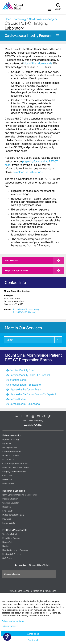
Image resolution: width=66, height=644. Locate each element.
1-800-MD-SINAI (33, 425)
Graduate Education (10, 503)
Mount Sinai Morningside (37, 63)
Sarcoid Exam (17, 399)
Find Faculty (7, 511)
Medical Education (10, 499)
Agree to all (33, 633)
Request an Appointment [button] (17, 270)
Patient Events (8, 483)
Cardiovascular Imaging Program (28, 36)
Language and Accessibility (14, 471)
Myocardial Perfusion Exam (25, 389)
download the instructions (27, 172)
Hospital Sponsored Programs (15, 550)
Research (6, 507)
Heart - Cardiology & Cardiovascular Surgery (31, 19)
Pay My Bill (6, 443)
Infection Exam (18, 379)
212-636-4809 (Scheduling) (26, 309)
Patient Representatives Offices (15, 467)
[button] (58, 339)
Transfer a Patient (9, 534)
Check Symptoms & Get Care (15, 463)
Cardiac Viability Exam (22, 370)
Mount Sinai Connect (11, 538)
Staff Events (7, 558)
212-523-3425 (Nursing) (24, 312)
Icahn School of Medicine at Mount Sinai (19, 495)
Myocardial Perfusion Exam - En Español (32, 394)
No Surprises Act (9, 447)
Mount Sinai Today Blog (33, 420)
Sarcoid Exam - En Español (24, 403)
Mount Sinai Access (10, 455)
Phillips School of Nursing (13, 515)
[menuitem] (33, 339)
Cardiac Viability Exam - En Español (29, 375)
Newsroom (7, 479)
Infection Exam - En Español (25, 384)
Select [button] (10, 339)
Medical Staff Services (11, 554)
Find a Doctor (11, 260)
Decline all (33, 640)
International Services (11, 451)
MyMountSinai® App (10, 439)
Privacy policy (9, 626)
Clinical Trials (7, 475)
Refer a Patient (8, 542)
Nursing (5, 546)
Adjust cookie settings (13, 621)
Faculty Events (8, 523)
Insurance (6, 519)
